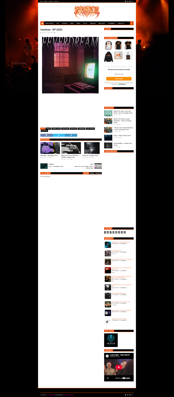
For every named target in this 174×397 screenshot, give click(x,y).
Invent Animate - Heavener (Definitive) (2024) (121, 242)
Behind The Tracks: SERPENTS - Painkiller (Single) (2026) (70, 156)
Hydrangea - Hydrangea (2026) (49, 155)
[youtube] (130, 1)
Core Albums (65, 128)
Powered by (114, 84)
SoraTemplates (50, 395)
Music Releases (49, 23)
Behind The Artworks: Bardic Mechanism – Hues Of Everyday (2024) (122, 120)
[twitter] (128, 1)
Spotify (85, 23)
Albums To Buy (56, 128)
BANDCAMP (93, 23)
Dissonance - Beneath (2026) (90, 155)
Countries (64, 23)
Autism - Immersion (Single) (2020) (118, 293)
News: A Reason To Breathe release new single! (121, 310)
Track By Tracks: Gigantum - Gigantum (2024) (121, 301)
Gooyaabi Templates (68, 395)
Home (41, 1)
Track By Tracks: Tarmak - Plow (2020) (119, 318)
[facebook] (125, 1)
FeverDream (81, 128)
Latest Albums (90, 128)
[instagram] (132, 1)
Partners (45, 1)
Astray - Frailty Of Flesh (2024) (122, 135)
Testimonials (111, 23)
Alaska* (48, 128)
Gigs (58, 23)
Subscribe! (119, 78)
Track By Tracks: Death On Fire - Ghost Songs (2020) (122, 259)
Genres (78, 23)
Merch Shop (102, 23)
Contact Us (57, 1)
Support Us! (51, 1)
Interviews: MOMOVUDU (117, 250)
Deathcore (73, 128)
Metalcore (44, 130)
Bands (72, 23)
